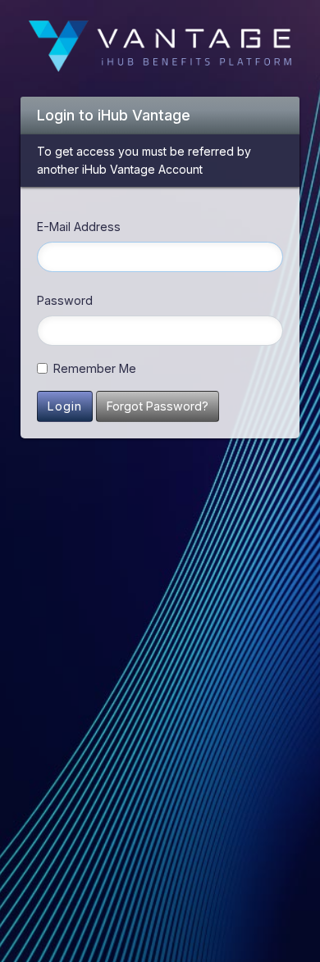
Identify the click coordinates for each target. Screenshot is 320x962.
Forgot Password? (157, 406)
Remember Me (94, 368)
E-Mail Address (79, 227)
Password (65, 300)
